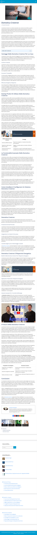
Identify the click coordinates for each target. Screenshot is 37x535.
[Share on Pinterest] (15, 416)
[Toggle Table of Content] (30, 51)
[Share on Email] (23, 416)
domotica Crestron (6, 245)
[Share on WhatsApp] (21, 416)
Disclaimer (15, 533)
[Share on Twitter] (16, 416)
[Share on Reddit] (20, 416)
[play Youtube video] (18, 312)
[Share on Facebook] (13, 416)
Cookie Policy (18, 532)
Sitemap (22, 533)
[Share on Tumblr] (18, 416)
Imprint (19, 533)
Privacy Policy (13, 532)
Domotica (4, 428)
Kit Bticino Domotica (6, 430)
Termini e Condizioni (31, 532)
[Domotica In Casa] (2, 1)
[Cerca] (14, 447)
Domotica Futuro (6, 431)
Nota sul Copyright (24, 532)
